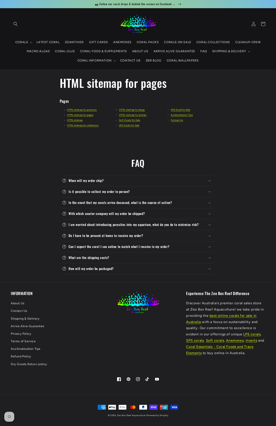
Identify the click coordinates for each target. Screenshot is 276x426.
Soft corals (215, 340)
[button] (15, 24)
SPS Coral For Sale (180, 109)
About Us (18, 303)
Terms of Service (23, 341)
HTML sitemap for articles (133, 115)
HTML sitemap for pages (80, 115)
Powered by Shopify (157, 415)
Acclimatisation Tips (182, 115)
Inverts (251, 340)
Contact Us (177, 120)
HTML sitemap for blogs (132, 109)
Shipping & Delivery (25, 318)
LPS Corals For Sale (129, 125)
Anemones (235, 340)
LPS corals (251, 334)
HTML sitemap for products (82, 109)
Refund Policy (21, 356)
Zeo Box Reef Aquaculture (131, 415)
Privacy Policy (21, 334)
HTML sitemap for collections (83, 125)
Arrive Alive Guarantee (27, 326)
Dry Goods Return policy (29, 364)
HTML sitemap (75, 120)
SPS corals (195, 340)
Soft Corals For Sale (129, 120)
